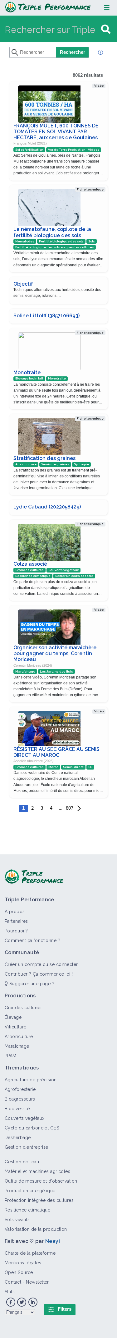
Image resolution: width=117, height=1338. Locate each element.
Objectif (23, 284)
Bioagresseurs (20, 1099)
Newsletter (37, 1282)
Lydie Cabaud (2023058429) (47, 507)
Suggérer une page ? (31, 983)
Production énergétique (30, 1190)
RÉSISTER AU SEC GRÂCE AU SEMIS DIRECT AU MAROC (56, 752)
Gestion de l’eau (22, 1161)
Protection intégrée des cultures (39, 1200)
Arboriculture (19, 1036)
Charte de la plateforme (30, 1253)
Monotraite (27, 372)
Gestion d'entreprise (26, 1147)
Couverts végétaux (24, 1118)
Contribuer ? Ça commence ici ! (39, 974)
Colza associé (30, 564)
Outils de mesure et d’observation (41, 1181)
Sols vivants (17, 1219)
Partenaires (16, 921)
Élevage (13, 1017)
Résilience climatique (27, 1209)
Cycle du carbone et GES (32, 1127)
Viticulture (16, 1026)
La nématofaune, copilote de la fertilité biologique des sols (52, 232)
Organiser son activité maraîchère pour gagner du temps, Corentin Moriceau (54, 653)
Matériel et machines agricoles (37, 1171)
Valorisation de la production (36, 1229)
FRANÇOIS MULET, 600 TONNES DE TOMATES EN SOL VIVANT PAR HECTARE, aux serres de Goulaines (56, 131)
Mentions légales (23, 1262)
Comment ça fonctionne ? (32, 940)
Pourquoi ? (16, 930)
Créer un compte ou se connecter (41, 964)
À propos (15, 911)
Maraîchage (17, 1046)
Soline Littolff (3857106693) (46, 316)
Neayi (52, 1241)
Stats (10, 1291)
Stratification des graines (44, 458)
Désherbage (18, 1137)
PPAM (11, 1055)
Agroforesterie (20, 1089)
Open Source (19, 1272)
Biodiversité (17, 1108)
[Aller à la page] (105, 29)
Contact (13, 1282)
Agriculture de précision (31, 1079)
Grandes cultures (23, 1007)
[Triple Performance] (48, 7)
